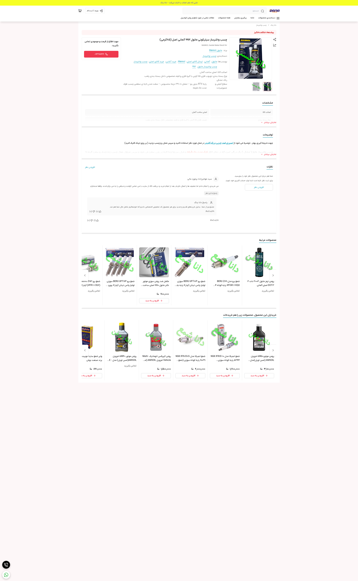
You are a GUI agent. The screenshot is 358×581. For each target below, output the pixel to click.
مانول (214, 61)
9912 (194, 66)
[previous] (273, 275)
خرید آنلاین (171, 61)
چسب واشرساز (261, 25)
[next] (85, 275)
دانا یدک (273, 25)
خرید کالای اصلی (156, 61)
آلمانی (207, 61)
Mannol (181, 61)
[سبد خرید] (80, 10)
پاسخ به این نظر (211, 193)
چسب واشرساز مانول (207, 66)
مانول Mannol (215, 50)
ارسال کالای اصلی (195, 61)
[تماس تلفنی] (6, 565)
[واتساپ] (6, 575)
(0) (97, 211)
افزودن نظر (90, 167)
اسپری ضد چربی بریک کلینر (218, 143)
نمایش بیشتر (270, 122)
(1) (95, 220)
